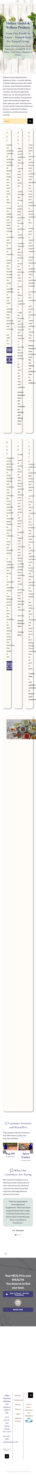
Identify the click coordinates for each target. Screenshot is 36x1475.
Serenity (10, 1153)
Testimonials (18, 1400)
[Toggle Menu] (31, 1)
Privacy (18, 1409)
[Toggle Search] (24, 1)
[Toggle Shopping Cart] (17, 1)
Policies (18, 1405)
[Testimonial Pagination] (15, 1249)
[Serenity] (10, 1144)
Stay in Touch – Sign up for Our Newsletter (29, 1410)
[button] (4, 1159)
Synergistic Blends (10, 1157)
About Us (17, 1395)
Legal (18, 1414)
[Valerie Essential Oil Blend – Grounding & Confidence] (25, 1144)
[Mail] (7, 1456)
